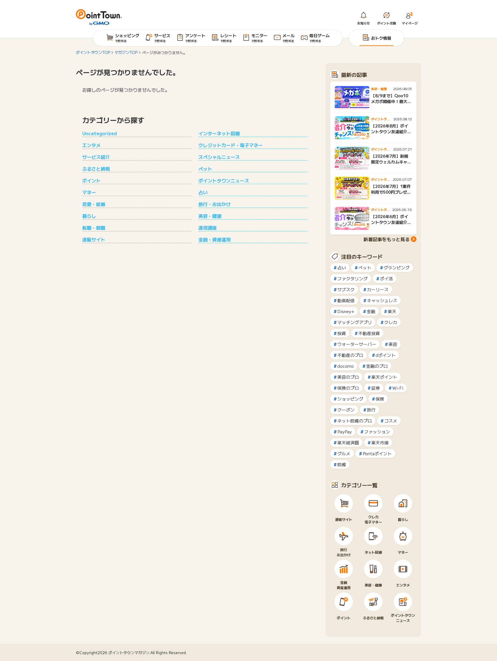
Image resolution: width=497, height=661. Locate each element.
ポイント (91, 180)
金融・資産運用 (214, 239)
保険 (380, 399)
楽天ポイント (384, 377)
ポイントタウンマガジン (129, 652)
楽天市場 (380, 442)
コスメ (390, 421)
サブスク (346, 289)
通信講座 (207, 227)
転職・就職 (93, 227)
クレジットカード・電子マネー (230, 145)
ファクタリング (352, 278)
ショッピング (350, 399)
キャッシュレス (382, 300)
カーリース (378, 289)
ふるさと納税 (96, 168)
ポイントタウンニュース (223, 180)
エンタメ (91, 145)
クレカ (390, 322)
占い (203, 192)
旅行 (371, 410)
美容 (393, 344)
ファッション (377, 431)
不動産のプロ (350, 355)
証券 (375, 388)
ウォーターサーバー (356, 344)
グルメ (343, 453)
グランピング (397, 267)
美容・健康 (209, 215)
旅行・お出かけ (214, 204)
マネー (89, 192)
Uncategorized (99, 133)
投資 (341, 333)
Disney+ (345, 311)
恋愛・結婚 (93, 204)
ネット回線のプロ (354, 421)
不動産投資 (369, 333)
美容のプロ (348, 377)
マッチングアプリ (354, 322)
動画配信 (346, 300)
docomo (345, 366)
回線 (341, 464)
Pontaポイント (377, 453)
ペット (205, 168)
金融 (371, 311)
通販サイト (93, 239)
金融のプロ (377, 366)
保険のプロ (348, 388)
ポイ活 (386, 278)
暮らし (89, 215)
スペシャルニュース (219, 156)
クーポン (346, 410)
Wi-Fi (397, 388)
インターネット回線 (219, 133)
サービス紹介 (96, 156)
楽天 (392, 311)
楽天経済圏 (348, 442)
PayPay (344, 431)
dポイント (385, 355)
